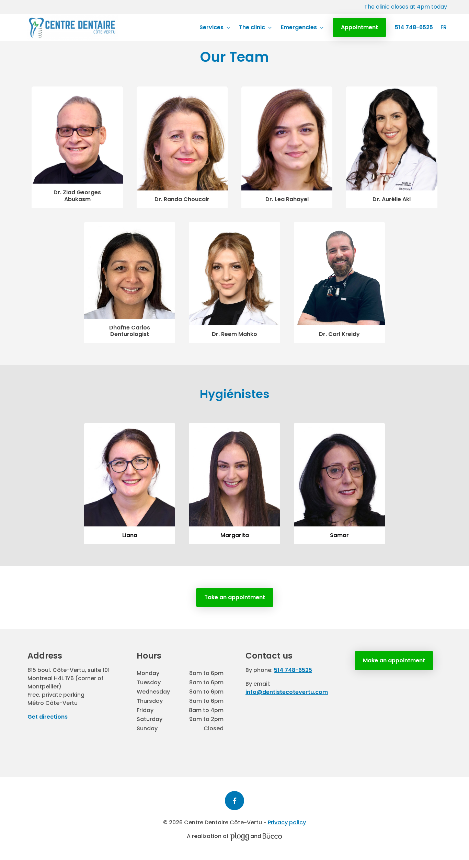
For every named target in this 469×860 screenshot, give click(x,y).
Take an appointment (234, 597)
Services (211, 27)
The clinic (252, 27)
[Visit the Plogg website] (239, 836)
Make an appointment (394, 660)
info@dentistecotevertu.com (286, 692)
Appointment (359, 27)
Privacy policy (287, 822)
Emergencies (299, 27)
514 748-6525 (414, 27)
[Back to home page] (72, 27)
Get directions (47, 717)
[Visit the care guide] (272, 836)
